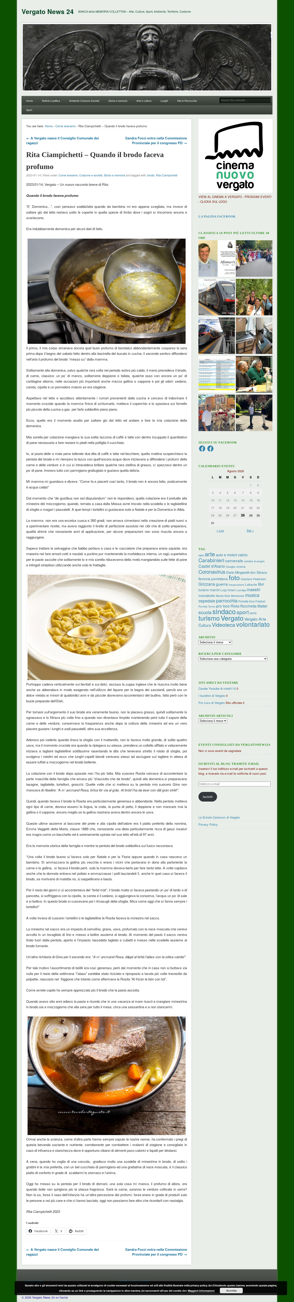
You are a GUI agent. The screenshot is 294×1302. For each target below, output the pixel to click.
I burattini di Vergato (211, 695)
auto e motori (226, 554)
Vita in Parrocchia (187, 100)
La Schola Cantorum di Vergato (219, 817)
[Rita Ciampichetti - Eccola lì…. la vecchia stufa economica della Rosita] (254, 336)
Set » (250, 530)
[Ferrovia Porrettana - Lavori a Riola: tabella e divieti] (216, 375)
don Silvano (258, 572)
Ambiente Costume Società (84, 100)
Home (29, 100)
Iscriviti (207, 796)
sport (243, 612)
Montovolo (237, 596)
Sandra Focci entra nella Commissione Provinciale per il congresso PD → (156, 140)
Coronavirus (211, 571)
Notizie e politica (51, 100)
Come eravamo (65, 126)
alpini (201, 555)
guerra (222, 584)
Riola (235, 606)
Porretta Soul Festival (251, 601)
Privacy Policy (208, 824)
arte (210, 554)
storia (253, 613)
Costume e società (90, 175)
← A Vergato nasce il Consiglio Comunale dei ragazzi (62, 140)
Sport (29, 110)
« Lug (220, 530)
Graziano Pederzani (253, 579)
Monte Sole (223, 596)
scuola (205, 612)
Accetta (231, 1290)
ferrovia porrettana (213, 578)
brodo (151, 175)
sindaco (224, 611)
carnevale (234, 560)
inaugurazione (236, 584)
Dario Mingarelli (237, 572)
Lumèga (241, 590)
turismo (209, 617)
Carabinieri (211, 560)
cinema (241, 566)
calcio (243, 554)
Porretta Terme (206, 606)
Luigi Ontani (228, 590)
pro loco (223, 606)
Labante (251, 584)
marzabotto (206, 595)
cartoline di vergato (254, 561)
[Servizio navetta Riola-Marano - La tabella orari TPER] (216, 297)
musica (252, 595)
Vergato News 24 (48, 11)
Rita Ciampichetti (166, 175)
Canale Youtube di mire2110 (217, 688)
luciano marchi (209, 589)
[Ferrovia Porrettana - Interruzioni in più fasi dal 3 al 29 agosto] (216, 336)
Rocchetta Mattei (253, 605)
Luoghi (164, 100)
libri (261, 584)
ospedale (206, 601)
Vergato (232, 617)
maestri (253, 589)
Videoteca (223, 624)
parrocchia (226, 600)
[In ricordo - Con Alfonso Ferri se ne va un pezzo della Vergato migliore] (216, 259)
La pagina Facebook (217, 216)
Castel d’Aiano (211, 566)
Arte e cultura (143, 100)
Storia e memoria (117, 100)
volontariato (253, 624)
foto (234, 577)
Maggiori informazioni (201, 1290)
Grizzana (206, 584)
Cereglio (230, 566)
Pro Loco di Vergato (211, 702)
